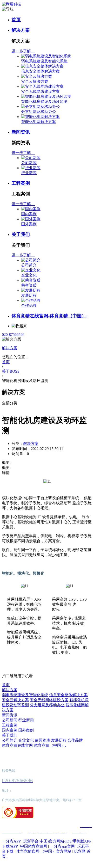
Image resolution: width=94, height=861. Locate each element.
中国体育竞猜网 (33, 846)
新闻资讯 (21, 132)
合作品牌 (29, 305)
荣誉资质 (29, 285)
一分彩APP (11, 841)
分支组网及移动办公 (38, 112)
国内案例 (29, 214)
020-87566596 (13, 334)
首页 (16, 19)
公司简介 (29, 265)
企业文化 (29, 275)
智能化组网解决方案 (38, 122)
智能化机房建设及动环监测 (44, 101)
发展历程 (29, 295)
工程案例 (21, 183)
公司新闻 (29, 163)
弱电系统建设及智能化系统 (44, 61)
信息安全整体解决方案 (40, 71)
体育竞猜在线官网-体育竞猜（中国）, (49, 315)
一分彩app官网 (62, 846)
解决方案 (21, 30)
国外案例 (29, 224)
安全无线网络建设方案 (40, 91)
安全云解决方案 (34, 81)
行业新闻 (29, 173)
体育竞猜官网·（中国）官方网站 (43, 851)
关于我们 (21, 234)
